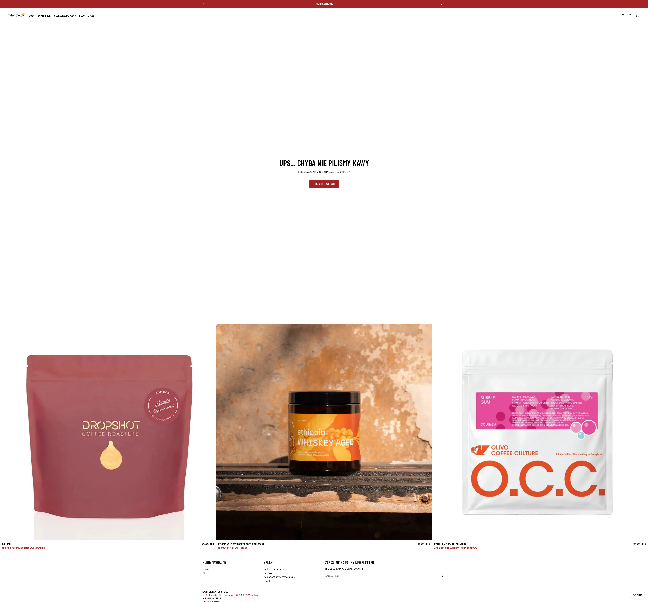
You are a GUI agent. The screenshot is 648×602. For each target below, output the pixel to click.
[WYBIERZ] (211, 535)
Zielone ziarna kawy (275, 569)
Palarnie (268, 573)
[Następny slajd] (442, 4)
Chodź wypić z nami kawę (324, 184)
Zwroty (268, 581)
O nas (205, 569)
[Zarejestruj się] (442, 576)
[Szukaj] (623, 15)
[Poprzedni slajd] (203, 4)
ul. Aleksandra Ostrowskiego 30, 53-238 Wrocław (230, 595)
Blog (204, 573)
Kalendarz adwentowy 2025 (279, 576)
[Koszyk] (637, 15)
